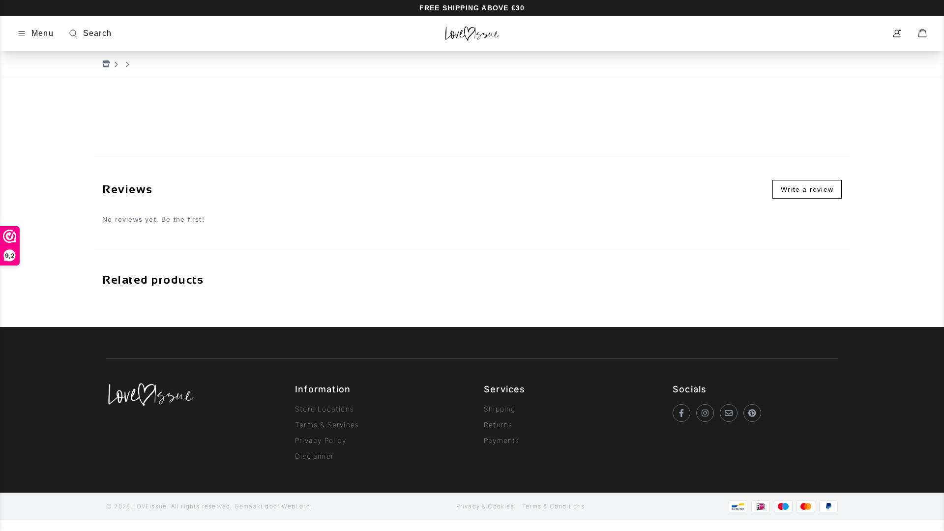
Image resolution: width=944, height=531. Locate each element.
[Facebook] (681, 413)
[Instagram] (705, 413)
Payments (502, 440)
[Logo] (472, 33)
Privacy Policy (320, 440)
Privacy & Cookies (485, 506)
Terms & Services (327, 424)
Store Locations (324, 409)
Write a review (807, 189)
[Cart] (922, 33)
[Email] (729, 413)
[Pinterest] (752, 413)
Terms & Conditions (553, 506)
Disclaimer (314, 456)
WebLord (296, 506)
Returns (498, 424)
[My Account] (897, 33)
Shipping (500, 409)
